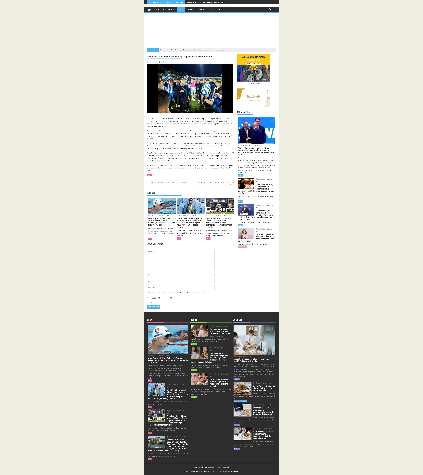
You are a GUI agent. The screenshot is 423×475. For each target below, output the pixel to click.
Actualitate (159, 10)
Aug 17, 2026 (261, 205)
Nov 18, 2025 (215, 374)
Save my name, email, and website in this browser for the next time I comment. (179, 293)
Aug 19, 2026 (261, 179)
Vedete (240, 201)
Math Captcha (152, 298)
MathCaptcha (155, 302)
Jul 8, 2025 (258, 429)
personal (198, 148)
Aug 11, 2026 (153, 215)
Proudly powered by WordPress (197, 471)
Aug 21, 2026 (243, 145)
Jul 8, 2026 (214, 326)
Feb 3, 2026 (258, 383)
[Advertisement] (211, 29)
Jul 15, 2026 (211, 215)
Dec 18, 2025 (215, 348)
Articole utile (215, 10)
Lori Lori (162, 215)
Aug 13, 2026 (261, 229)
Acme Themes (233, 471)
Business (171, 10)
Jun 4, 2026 (238, 356)
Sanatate (191, 10)
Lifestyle (202, 10)
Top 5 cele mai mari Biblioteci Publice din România (168, 182)
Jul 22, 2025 (258, 405)
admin (162, 62)
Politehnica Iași (152, 118)
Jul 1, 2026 (171, 437)
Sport (180, 10)
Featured (243, 401)
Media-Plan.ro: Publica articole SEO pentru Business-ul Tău (214, 183)
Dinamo (184, 153)
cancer (159, 133)
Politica (240, 175)
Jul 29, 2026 (182, 215)
